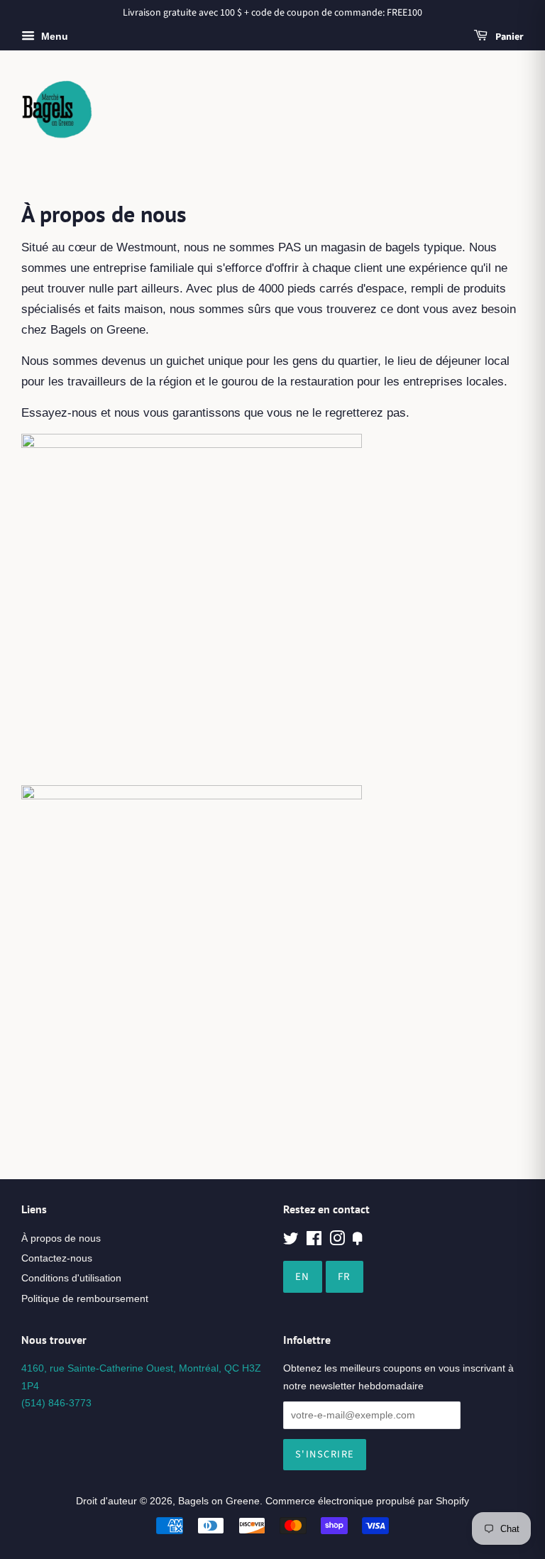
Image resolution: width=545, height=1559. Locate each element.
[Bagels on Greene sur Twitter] (291, 1241)
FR (344, 1276)
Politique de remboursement (84, 1298)
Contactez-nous (56, 1258)
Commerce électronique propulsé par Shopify (367, 1500)
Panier (508, 37)
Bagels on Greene (219, 1500)
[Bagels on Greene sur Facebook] (314, 1241)
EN (302, 1276)
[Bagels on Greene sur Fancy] (357, 1241)
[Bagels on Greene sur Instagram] (337, 1241)
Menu (53, 36)
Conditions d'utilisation (71, 1278)
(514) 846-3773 (56, 1402)
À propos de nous (61, 1238)
